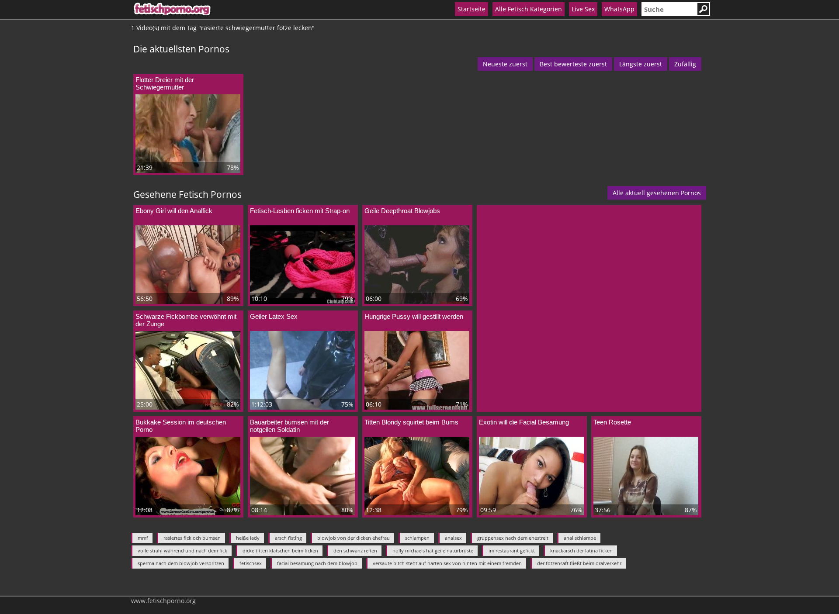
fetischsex (250, 563)
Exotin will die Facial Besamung (524, 422)
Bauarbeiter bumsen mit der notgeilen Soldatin (289, 425)
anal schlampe (580, 538)
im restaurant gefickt (512, 550)
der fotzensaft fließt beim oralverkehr (579, 563)
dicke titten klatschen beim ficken (280, 550)
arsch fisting (288, 538)
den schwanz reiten (355, 550)
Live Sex (583, 9)
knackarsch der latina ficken (581, 550)
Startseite (471, 9)
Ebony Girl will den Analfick (173, 210)
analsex (453, 538)
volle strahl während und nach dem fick (182, 550)
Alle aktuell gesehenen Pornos (657, 193)
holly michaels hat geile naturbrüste (432, 550)
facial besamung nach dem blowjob (317, 563)
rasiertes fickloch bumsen (192, 538)
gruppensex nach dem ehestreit (512, 538)
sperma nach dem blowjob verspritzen (181, 563)
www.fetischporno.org (163, 601)
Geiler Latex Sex (274, 316)
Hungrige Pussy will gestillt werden (413, 316)
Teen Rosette (612, 422)
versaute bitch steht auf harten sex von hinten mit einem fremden (447, 563)
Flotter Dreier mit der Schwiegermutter (164, 83)
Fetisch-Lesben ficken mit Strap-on (300, 210)
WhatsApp (619, 9)
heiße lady (248, 538)
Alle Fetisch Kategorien (528, 9)
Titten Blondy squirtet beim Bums (411, 422)
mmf (143, 538)
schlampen (417, 538)
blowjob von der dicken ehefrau (353, 538)
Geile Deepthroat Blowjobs (402, 210)
